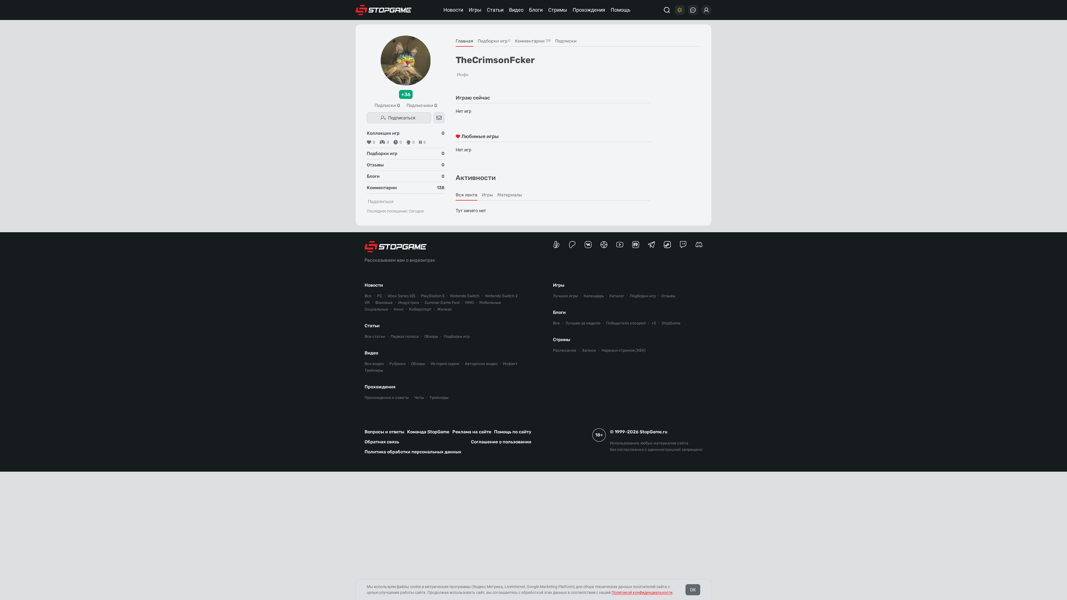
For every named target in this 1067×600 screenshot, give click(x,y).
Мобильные (490, 302)
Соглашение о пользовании (501, 441)
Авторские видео (481, 363)
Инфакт (510, 363)
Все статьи (375, 336)
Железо (444, 309)
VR (367, 302)
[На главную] (384, 10)
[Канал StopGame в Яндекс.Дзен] (603, 244)
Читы (419, 397)
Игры (475, 10)
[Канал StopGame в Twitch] (683, 244)
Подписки (387, 105)
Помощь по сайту (512, 431)
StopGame (671, 323)
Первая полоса (405, 336)
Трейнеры (439, 397)
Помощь (620, 10)
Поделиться (380, 201)
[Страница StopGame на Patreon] (572, 244)
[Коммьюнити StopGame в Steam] (667, 244)
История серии (445, 363)
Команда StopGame (428, 431)
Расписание (564, 350)
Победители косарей (626, 323)
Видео (516, 10)
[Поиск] (666, 10)
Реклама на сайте (471, 431)
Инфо (462, 74)
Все (368, 296)
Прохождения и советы (387, 397)
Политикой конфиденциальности (642, 592)
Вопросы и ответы (384, 431)
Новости (453, 10)
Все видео (374, 363)
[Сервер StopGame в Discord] (698, 244)
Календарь (594, 296)
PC (379, 296)
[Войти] (706, 10)
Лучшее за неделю (582, 323)
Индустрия (408, 302)
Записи (589, 350)
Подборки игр (457, 336)
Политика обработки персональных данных (413, 451)
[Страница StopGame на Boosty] (556, 244)
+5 (653, 323)
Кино (398, 309)
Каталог (616, 296)
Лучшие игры (565, 296)
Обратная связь (382, 441)
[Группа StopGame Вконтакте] (588, 244)
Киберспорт (420, 309)
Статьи (495, 10)
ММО (469, 302)
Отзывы (668, 296)
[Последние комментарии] (693, 10)
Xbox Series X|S (401, 296)
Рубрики (397, 363)
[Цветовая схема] (680, 10)
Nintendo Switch (465, 296)
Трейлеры (374, 370)
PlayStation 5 (433, 296)
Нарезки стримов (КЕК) (623, 350)
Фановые (384, 302)
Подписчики (422, 105)
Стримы (557, 10)
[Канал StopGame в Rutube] (635, 244)
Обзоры (431, 336)
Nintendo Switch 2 (501, 296)
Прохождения (589, 10)
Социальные (376, 309)
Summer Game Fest (442, 302)
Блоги (536, 10)
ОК (693, 589)
